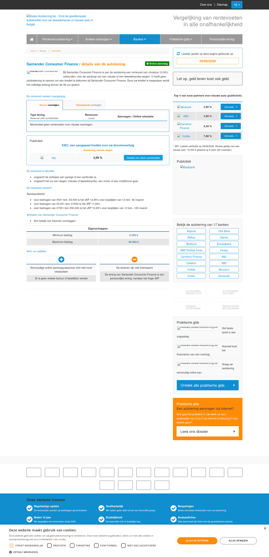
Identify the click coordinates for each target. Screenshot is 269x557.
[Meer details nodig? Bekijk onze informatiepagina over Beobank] (184, 106)
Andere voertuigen (97, 39)
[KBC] (125, 472)
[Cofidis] (162, 472)
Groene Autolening (193, 307)
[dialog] (134, 541)
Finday (224, 250)
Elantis (224, 237)
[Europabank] (235, 472)
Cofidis (191, 269)
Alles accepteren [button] (197, 540)
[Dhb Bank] (198, 472)
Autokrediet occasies (230, 292)
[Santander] (162, 485)
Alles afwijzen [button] (238, 540)
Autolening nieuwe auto (193, 292)
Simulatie (229, 106)
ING (224, 256)
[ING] (125, 485)
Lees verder (59, 539)
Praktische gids (180, 39)
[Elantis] (217, 472)
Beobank (191, 244)
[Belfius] (52, 472)
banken (43, 50)
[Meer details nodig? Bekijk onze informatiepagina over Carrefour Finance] (184, 125)
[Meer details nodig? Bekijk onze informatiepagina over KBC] (184, 116)
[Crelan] (180, 472)
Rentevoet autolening (56, 39)
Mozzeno (224, 269)
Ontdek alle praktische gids (203, 385)
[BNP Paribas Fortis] (88, 472)
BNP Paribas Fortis (191, 250)
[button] (90, 552)
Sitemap (222, 4)
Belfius (191, 237)
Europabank (224, 244)
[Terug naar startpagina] (61, 22)
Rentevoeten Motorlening (231, 307)
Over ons (206, 4)
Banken (138, 39)
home (33, 50)
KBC (224, 263)
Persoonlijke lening (222, 39)
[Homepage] (32, 39)
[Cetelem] (143, 472)
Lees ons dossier (194, 431)
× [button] (265, 528)
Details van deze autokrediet (143, 158)
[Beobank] (70, 472)
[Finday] (107, 485)
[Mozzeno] (143, 485)
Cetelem (191, 263)
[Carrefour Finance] (107, 472)
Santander (224, 276)
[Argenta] (34, 472)
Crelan (191, 276)
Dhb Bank (224, 231)
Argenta (191, 231)
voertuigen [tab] (49, 105)
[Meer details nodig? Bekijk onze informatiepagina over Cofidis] (184, 136)
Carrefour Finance (191, 256)
